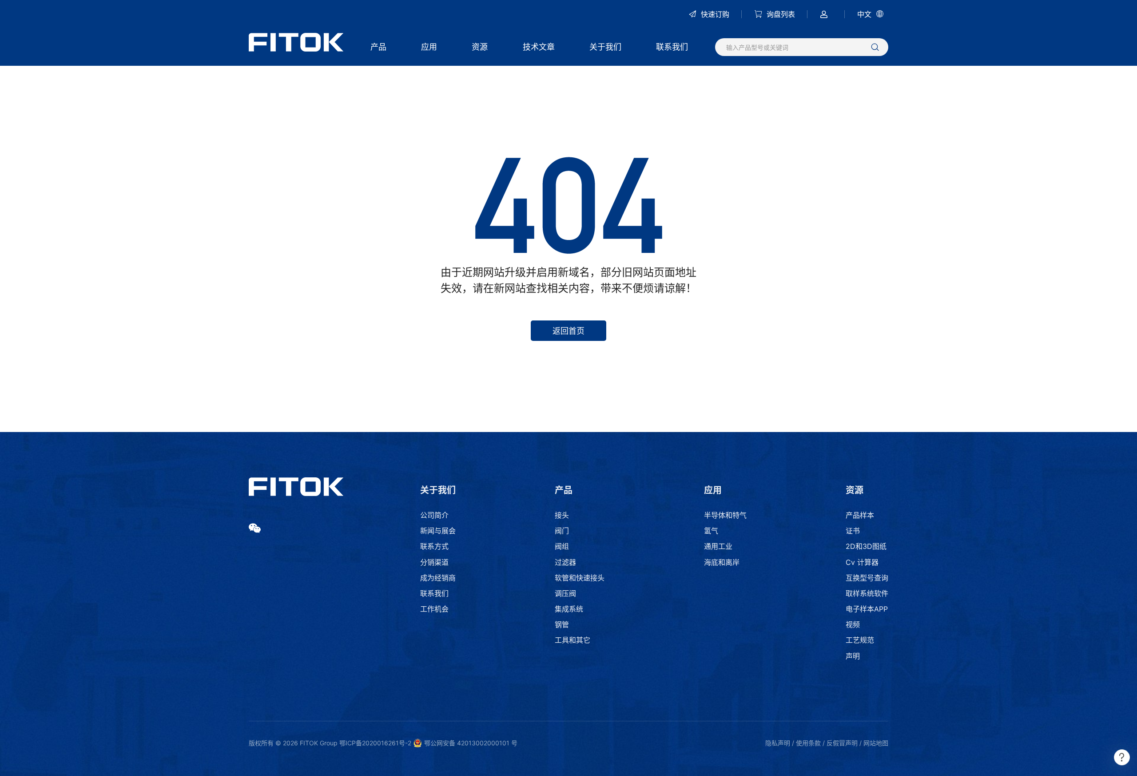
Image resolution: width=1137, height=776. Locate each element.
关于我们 (605, 47)
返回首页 (568, 331)
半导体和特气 (725, 515)
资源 (480, 47)
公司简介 (434, 515)
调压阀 (565, 593)
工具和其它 (572, 640)
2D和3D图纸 (866, 546)
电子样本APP (867, 608)
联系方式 (434, 546)
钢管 (562, 624)
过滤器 (565, 562)
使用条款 (808, 743)
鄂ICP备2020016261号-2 (375, 743)
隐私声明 (777, 743)
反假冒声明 (842, 743)
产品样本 (860, 515)
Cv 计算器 (862, 562)
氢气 (711, 530)
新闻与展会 (438, 530)
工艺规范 (860, 640)
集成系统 (569, 608)
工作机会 (434, 608)
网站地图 (875, 743)
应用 (429, 47)
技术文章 (539, 47)
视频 (853, 624)
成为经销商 (438, 577)
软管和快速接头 (579, 577)
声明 (853, 656)
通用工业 (718, 546)
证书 (853, 530)
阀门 (562, 530)
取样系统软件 (867, 593)
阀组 (562, 546)
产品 (378, 47)
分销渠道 (434, 562)
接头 (562, 515)
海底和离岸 (721, 562)
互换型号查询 (867, 577)
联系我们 (672, 47)
